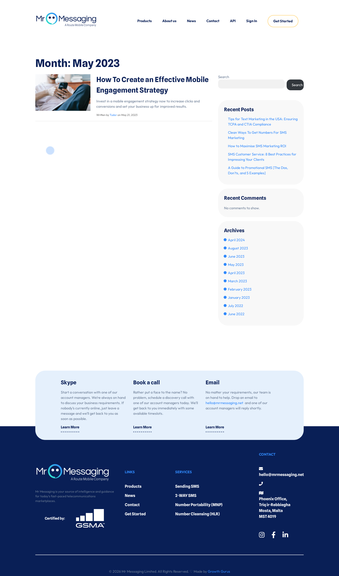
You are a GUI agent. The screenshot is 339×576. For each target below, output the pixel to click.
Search (223, 77)
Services (183, 472)
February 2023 (240, 289)
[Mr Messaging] (66, 21)
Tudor (113, 115)
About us (169, 21)
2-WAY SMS (185, 495)
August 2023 (238, 248)
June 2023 (236, 256)
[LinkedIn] (285, 535)
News (191, 21)
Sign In (251, 21)
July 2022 (235, 305)
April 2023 (236, 273)
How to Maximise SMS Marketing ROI (257, 146)
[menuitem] (144, 21)
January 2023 (239, 297)
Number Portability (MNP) (198, 504)
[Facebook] (274, 535)
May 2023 (236, 264)
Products (144, 21)
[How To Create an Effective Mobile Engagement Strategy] (62, 92)
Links (130, 472)
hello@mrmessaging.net (224, 403)
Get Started (283, 21)
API (233, 21)
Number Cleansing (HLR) (197, 514)
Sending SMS (187, 486)
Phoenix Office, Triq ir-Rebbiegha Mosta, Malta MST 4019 (274, 508)
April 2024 (236, 240)
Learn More (70, 427)
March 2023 (237, 281)
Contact (212, 21)
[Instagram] (262, 535)
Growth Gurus (219, 571)
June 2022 (236, 314)
